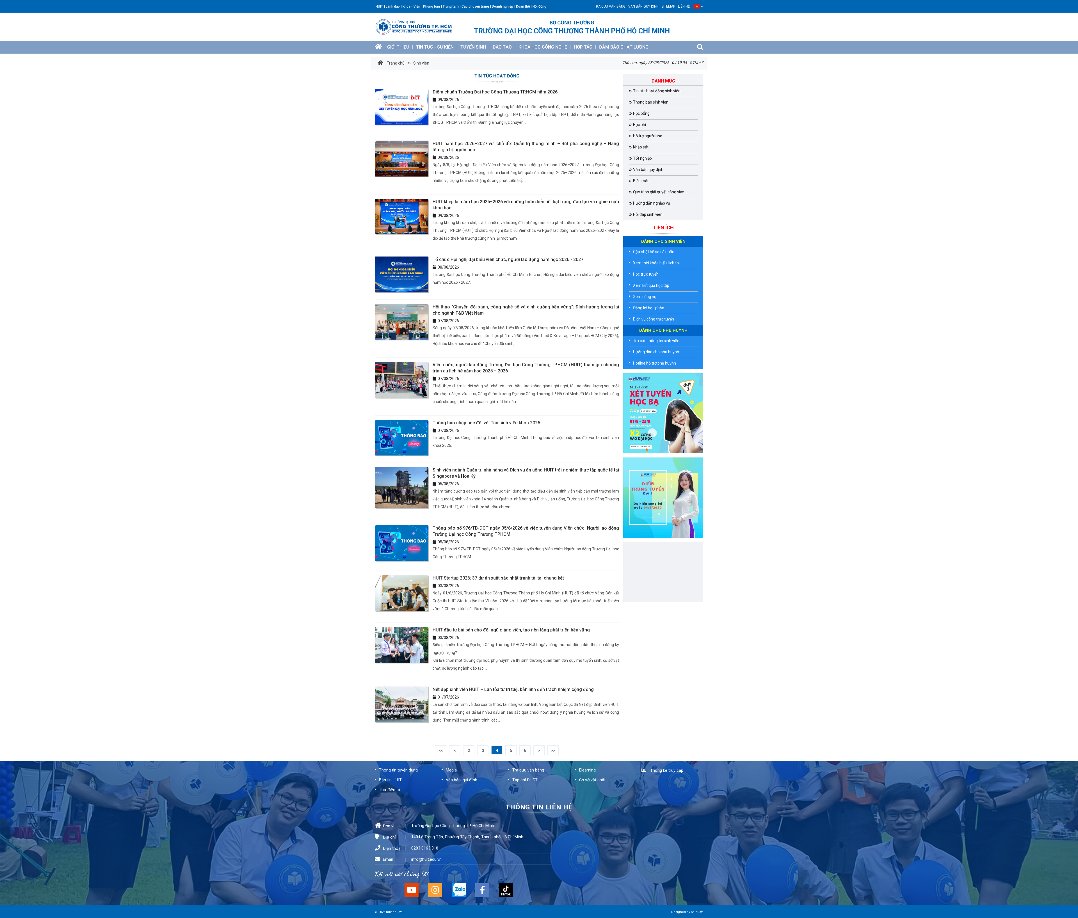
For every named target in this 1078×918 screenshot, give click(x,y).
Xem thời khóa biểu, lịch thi (656, 263)
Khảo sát (640, 147)
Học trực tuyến (646, 274)
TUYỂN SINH (473, 47)
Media (451, 770)
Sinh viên (420, 63)
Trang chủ (395, 63)
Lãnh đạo (393, 6)
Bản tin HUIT (390, 779)
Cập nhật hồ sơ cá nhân (653, 251)
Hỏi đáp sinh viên (648, 214)
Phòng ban (431, 6)
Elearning (587, 770)
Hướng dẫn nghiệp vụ (651, 203)
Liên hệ (684, 6)
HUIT (379, 6)
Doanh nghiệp (502, 6)
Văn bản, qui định (461, 779)
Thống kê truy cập (665, 770)
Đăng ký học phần (648, 308)
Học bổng (641, 113)
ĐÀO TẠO (502, 47)
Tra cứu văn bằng (609, 6)
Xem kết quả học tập (651, 285)
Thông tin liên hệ (538, 807)
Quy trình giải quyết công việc (658, 192)
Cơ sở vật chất (592, 779)
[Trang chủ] (378, 47)
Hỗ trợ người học (647, 136)
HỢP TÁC (583, 47)
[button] (697, 6)
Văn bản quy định (643, 6)
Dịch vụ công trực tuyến (653, 319)
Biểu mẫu (641, 180)
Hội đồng (539, 6)
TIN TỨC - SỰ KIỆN (435, 47)
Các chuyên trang (475, 6)
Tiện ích (663, 227)
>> (553, 750)
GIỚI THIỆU (398, 47)
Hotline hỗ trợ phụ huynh (654, 363)
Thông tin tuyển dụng (398, 770)
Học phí (639, 124)
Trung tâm (451, 6)
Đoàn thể (523, 6)
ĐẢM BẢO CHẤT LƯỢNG (623, 47)
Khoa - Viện (411, 6)
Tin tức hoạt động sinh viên (656, 91)
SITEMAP (668, 6)
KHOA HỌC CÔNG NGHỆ (543, 47)
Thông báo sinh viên (650, 102)
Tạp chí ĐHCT (525, 779)
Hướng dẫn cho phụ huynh (656, 352)
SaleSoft (697, 912)
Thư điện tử (389, 789)
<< (440, 750)
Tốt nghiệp (642, 158)
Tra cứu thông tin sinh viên (656, 340)
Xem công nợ (644, 296)
